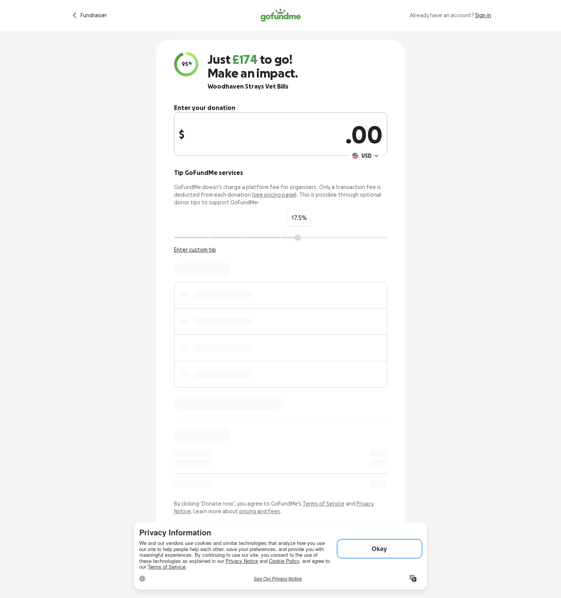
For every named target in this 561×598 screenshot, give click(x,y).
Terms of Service (324, 504)
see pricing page (274, 195)
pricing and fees (259, 511)
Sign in (483, 15)
